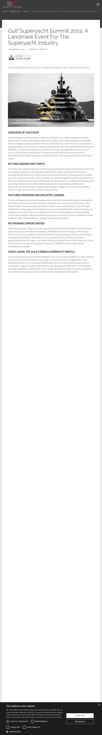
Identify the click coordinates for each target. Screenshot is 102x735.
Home (4, 11)
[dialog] (51, 718)
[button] (97, 4)
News (25, 11)
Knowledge (15, 11)
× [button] (99, 705)
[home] (12, 4)
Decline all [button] (80, 721)
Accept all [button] (80, 716)
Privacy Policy (56, 717)
